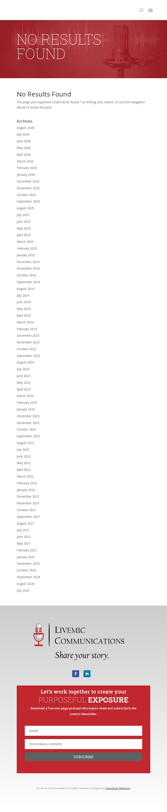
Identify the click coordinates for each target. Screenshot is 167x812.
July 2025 (23, 215)
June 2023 (24, 376)
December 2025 (28, 181)
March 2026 (25, 161)
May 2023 (24, 382)
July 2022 (23, 449)
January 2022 (26, 490)
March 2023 (25, 396)
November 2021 (28, 503)
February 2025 (27, 248)
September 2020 (28, 577)
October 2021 (26, 510)
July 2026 (23, 134)
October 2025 (26, 195)
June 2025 (24, 221)
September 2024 (28, 282)
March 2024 (25, 322)
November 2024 (28, 268)
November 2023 (28, 342)
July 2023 (23, 369)
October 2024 (26, 275)
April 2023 (24, 389)
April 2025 (24, 235)
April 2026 (24, 154)
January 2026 (26, 174)
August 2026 (25, 128)
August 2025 (25, 208)
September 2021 (28, 517)
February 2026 (27, 168)
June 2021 (24, 537)
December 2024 (28, 262)
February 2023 (27, 402)
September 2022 (28, 436)
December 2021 (28, 496)
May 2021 (24, 543)
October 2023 (26, 349)
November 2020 (28, 563)
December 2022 (28, 416)
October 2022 (26, 429)
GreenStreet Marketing (117, 788)
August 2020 (25, 584)
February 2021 (27, 550)
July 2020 (23, 590)
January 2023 (26, 409)
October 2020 (26, 570)
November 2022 (28, 423)
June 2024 (24, 302)
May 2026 (24, 148)
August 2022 (25, 443)
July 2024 (23, 295)
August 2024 (25, 289)
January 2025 (26, 255)
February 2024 (27, 329)
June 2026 (24, 141)
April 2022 (24, 470)
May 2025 (24, 228)
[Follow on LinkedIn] (87, 673)
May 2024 (24, 309)
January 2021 (26, 557)
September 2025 (28, 201)
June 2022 (24, 456)
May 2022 (24, 463)
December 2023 (28, 335)
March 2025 (25, 242)
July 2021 (23, 530)
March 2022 (25, 476)
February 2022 (27, 483)
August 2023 (25, 362)
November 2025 (28, 188)
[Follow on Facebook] (75, 673)
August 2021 (25, 523)
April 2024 (24, 315)
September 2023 (28, 356)
